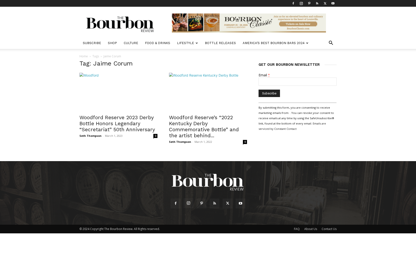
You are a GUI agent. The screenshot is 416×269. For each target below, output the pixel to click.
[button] (331, 43)
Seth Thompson (90, 136)
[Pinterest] (309, 3)
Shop (112, 43)
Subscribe (92, 43)
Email (264, 75)
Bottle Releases (220, 43)
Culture (131, 43)
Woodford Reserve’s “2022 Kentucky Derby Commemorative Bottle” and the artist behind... (204, 126)
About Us (310, 229)
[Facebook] (293, 3)
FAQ (297, 229)
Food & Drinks (157, 43)
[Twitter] (325, 3)
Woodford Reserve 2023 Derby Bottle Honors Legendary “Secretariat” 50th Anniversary (117, 123)
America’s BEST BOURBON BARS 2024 (274, 43)
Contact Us (329, 229)
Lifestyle (185, 43)
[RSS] (317, 3)
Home (83, 56)
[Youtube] (333, 3)
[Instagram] (301, 3)
